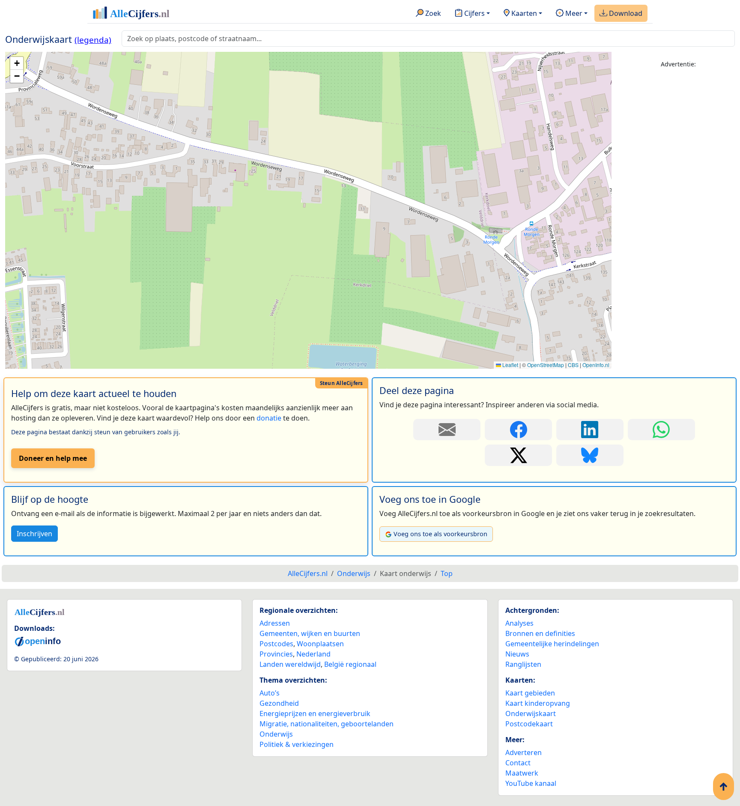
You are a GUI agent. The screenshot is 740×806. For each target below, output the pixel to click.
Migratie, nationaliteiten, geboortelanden (327, 723)
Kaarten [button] (523, 13)
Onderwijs (276, 734)
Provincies (276, 654)
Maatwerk (521, 773)
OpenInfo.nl (595, 364)
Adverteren (523, 752)
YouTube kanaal (530, 783)
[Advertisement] (678, 204)
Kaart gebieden (530, 693)
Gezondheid (279, 703)
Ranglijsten (523, 664)
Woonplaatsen (320, 643)
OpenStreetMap (545, 364)
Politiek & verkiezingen (297, 744)
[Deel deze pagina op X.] (518, 455)
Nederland (313, 654)
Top (447, 573)
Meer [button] (573, 13)
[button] (16, 63)
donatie (269, 418)
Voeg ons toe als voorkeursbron (440, 534)
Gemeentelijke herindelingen (552, 643)
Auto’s (270, 693)
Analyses (519, 623)
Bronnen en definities (540, 633)
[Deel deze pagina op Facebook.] (518, 429)
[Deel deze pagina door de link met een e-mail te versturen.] (446, 429)
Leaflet (509, 364)
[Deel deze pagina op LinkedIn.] (590, 429)
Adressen (275, 623)
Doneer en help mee (53, 458)
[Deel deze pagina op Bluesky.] (590, 455)
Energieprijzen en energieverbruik (315, 713)
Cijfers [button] (473, 13)
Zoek (432, 13)
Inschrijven (34, 533)
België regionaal (350, 664)
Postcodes (276, 643)
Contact (518, 762)
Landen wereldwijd (290, 664)
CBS (573, 364)
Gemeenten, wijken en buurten (310, 633)
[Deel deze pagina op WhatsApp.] (661, 429)
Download (624, 13)
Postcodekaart (529, 723)
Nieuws (517, 654)
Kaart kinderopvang (537, 703)
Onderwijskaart (530, 713)
